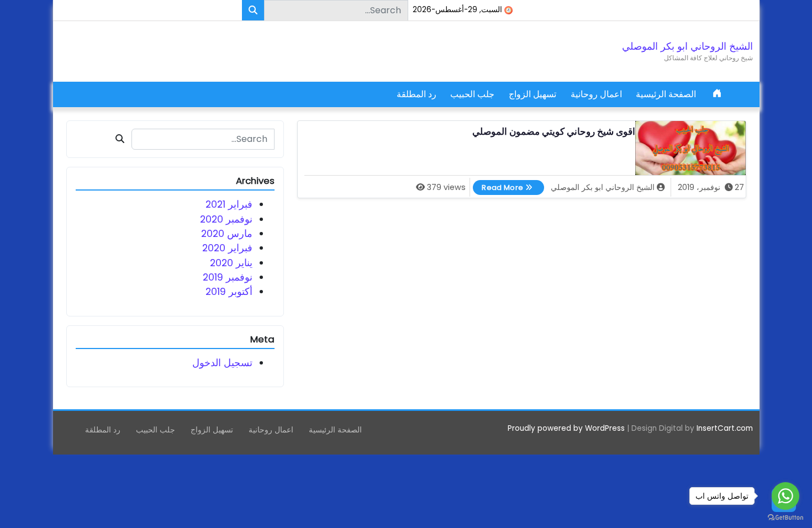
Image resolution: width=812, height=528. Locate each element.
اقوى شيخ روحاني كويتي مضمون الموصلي (553, 131)
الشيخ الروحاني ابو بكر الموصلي (687, 46)
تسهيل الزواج (532, 94)
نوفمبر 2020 (226, 219)
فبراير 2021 (228, 204)
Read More (498, 186)
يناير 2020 (231, 263)
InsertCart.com (725, 428)
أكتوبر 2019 (228, 291)
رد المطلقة (416, 94)
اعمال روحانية (596, 94)
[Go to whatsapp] (785, 496)
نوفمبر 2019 (227, 277)
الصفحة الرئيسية (666, 94)
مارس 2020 (226, 233)
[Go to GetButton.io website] (785, 517)
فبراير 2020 (227, 248)
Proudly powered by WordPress (566, 428)
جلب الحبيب (472, 94)
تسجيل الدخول (222, 362)
